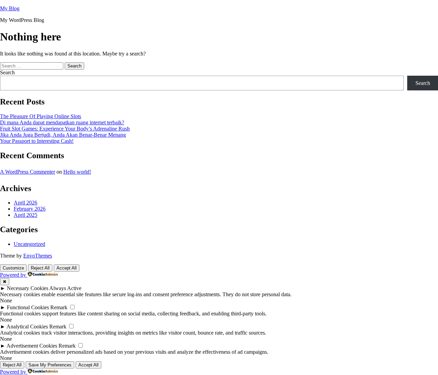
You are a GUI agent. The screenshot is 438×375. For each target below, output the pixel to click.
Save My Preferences (50, 364)
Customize (13, 268)
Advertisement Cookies (32, 346)
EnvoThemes (37, 256)
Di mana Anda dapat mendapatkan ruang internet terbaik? (62, 122)
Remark (58, 307)
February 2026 (30, 209)
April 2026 (25, 202)
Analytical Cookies (27, 326)
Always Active (65, 288)
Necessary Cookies (27, 288)
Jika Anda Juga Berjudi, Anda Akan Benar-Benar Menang (63, 135)
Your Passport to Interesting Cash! (37, 141)
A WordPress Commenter (27, 172)
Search (7, 72)
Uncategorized (29, 244)
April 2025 (25, 215)
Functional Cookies (28, 307)
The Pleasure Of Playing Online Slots (40, 116)
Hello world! (77, 172)
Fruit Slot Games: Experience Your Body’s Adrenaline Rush (65, 129)
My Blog (10, 8)
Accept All (66, 268)
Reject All (40, 268)
